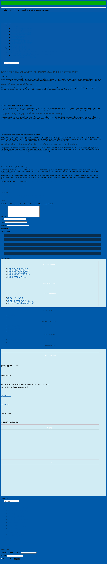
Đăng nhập (16, 559)
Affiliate (9, 317)
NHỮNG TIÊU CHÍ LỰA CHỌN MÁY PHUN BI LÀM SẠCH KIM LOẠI (21, 197)
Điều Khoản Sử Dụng (13, 325)
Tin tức (9, 58)
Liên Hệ (9, 60)
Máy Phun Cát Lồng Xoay (15, 276)
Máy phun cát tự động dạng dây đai (21, 40)
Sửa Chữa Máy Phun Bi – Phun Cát (21, 54)
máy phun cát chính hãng (34, 181)
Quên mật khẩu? (5, 562)
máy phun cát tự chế (63, 181)
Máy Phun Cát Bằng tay (18, 39)
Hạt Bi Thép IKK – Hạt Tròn (19, 46)
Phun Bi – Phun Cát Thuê (15, 297)
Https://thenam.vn (6, 396)
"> (5, 4)
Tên (2, 219)
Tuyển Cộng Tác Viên (13, 315)
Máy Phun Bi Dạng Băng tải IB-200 (21, 33)
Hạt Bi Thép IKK (12, 45)
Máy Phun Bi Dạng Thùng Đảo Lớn (17, 273)
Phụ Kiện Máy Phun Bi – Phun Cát (21, 43)
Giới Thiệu (10, 314)
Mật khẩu (4, 555)
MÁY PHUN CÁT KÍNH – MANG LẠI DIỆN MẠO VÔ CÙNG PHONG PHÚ (22, 196)
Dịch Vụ (9, 52)
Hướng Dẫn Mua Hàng (14, 339)
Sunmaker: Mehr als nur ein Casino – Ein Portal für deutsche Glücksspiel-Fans (27, 255)
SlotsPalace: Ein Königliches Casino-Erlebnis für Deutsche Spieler (24, 237)
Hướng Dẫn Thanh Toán (14, 341)
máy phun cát (5, 80)
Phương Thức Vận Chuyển (15, 342)
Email (3, 222)
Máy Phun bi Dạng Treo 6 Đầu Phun (21, 30)
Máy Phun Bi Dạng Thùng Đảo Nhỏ (18, 271)
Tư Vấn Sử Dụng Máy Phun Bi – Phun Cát (23, 57)
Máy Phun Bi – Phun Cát (14, 27)
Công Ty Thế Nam (27, 76)
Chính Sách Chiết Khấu (14, 329)
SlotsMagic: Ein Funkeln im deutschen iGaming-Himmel (20, 242)
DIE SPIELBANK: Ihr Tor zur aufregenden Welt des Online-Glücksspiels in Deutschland (30, 246)
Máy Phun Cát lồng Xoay (18, 36)
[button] (8, 24)
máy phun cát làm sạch (49, 181)
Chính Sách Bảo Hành (14, 331)
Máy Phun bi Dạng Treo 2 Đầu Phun (21, 28)
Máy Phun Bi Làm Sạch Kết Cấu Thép (18, 274)
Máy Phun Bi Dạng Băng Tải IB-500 (21, 34)
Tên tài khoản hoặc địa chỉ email (11, 552)
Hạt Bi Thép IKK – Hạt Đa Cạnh (20, 48)
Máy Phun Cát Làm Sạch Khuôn (20, 37)
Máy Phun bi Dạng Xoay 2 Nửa (20, 31)
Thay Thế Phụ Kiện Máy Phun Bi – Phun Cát (24, 55)
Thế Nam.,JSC (5, 404)
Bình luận (4, 216)
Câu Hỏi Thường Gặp (13, 338)
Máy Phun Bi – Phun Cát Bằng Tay (17, 268)
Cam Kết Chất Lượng (13, 326)
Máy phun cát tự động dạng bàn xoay (22, 42)
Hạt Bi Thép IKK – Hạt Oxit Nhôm (20, 49)
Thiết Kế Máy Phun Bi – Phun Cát (17, 51)
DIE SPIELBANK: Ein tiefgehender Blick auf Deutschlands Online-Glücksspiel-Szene (29, 251)
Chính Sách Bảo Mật (13, 328)
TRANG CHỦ (11, 25)
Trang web (4, 225)
